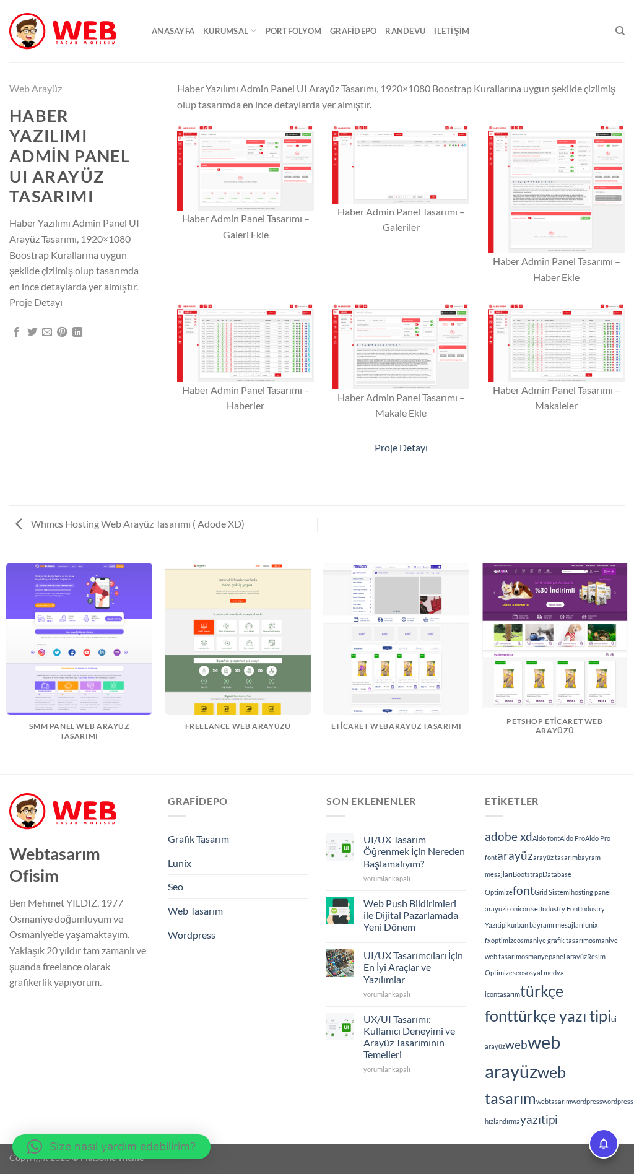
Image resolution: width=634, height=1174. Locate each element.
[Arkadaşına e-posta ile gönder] (47, 332)
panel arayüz (568, 956)
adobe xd (508, 836)
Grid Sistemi (552, 892)
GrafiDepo (353, 31)
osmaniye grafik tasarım (553, 940)
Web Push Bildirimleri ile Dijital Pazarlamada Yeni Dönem (410, 915)
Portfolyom (294, 31)
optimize (504, 940)
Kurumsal (225, 31)
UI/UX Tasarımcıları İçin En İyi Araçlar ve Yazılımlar (413, 967)
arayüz (515, 855)
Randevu (405, 31)
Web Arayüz (35, 88)
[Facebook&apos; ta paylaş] (17, 332)
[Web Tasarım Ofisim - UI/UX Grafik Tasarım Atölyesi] (71, 31)
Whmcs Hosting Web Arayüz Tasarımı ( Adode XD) (137, 523)
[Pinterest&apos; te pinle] (62, 332)
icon (511, 909)
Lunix (179, 863)
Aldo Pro (572, 838)
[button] (111, 1146)
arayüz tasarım (555, 857)
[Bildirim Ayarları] (604, 1144)
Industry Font (560, 909)
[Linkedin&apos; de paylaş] (77, 332)
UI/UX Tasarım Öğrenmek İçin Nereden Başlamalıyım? (414, 851)
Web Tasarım (195, 910)
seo (518, 972)
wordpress (586, 1101)
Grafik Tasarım (198, 839)
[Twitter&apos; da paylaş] (32, 332)
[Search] (620, 31)
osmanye (535, 956)
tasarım (508, 994)
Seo (175, 886)
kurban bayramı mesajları (545, 925)
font (523, 890)
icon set (529, 909)
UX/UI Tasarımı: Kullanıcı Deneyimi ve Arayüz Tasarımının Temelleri (409, 1037)
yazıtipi (539, 1119)
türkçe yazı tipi (562, 1016)
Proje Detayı (401, 447)
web (516, 1044)
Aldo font (546, 838)
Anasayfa (173, 31)
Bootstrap (527, 874)
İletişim (451, 31)
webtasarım (553, 1101)
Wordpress (191, 935)
